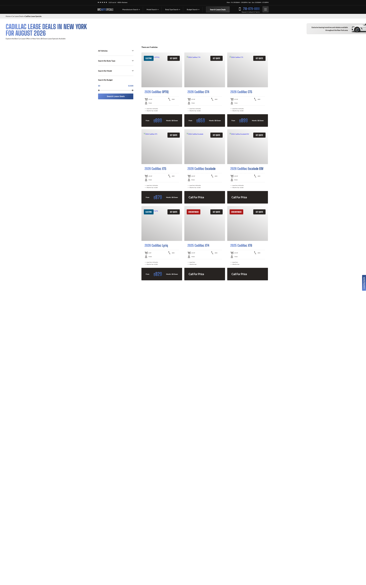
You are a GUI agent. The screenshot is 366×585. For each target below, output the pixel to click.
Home (8, 16)
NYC (105, 9)
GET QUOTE (173, 58)
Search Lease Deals (218, 9)
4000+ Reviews (122, 2)
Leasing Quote (364, 283)
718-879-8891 (251, 9)
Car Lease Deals (17, 16)
